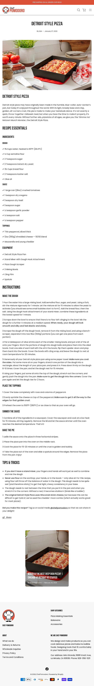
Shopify (60, 674)
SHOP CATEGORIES (57, 611)
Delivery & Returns (11, 645)
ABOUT (4, 636)
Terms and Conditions (13, 657)
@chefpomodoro (59, 507)
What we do (8, 641)
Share (8, 517)
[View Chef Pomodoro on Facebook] (47, 669)
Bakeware (55, 620)
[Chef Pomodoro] (13, 10)
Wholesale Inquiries (11, 649)
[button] (78, 10)
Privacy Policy (9, 653)
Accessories (56, 624)
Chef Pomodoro (7, 626)
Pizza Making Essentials (62, 616)
